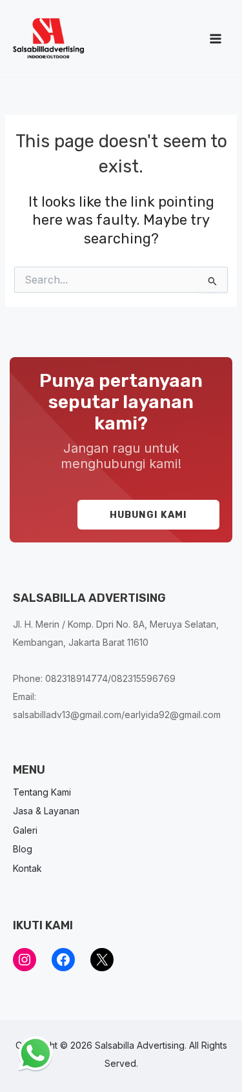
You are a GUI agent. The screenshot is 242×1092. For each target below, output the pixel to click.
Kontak (27, 868)
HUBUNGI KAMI (148, 514)
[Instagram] (24, 959)
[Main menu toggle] (215, 38)
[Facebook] (63, 959)
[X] (102, 959)
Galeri (25, 830)
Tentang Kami (42, 792)
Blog (22, 848)
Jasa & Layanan (46, 810)
